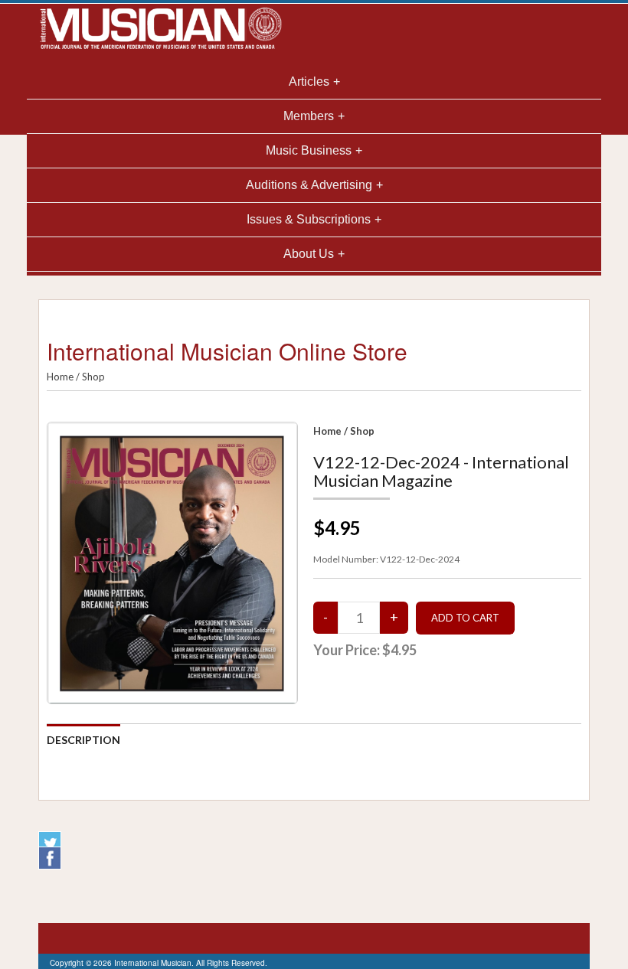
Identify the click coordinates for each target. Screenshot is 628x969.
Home (60, 376)
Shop (93, 376)
